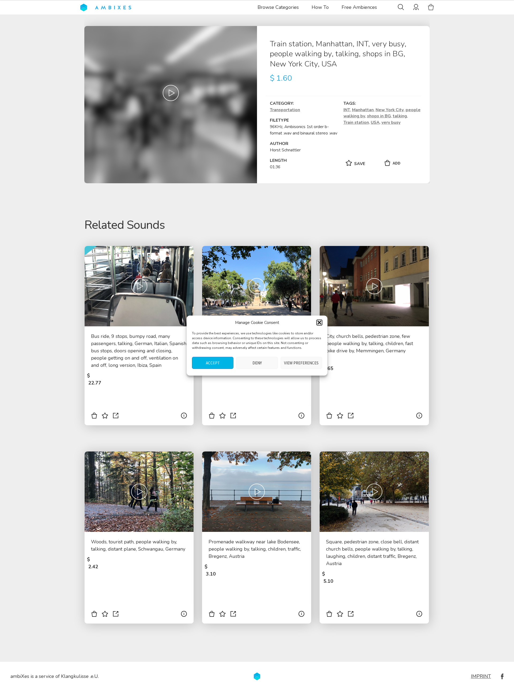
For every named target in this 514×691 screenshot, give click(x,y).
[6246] (94, 614)
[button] (319, 322)
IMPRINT (481, 676)
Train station (356, 122)
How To (320, 7)
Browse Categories (278, 7)
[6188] (94, 416)
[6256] (329, 416)
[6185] (211, 416)
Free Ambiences (359, 7)
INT (346, 110)
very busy (390, 122)
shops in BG (379, 116)
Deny (257, 362)
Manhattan (363, 110)
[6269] (211, 614)
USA (375, 122)
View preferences (301, 362)
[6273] (329, 614)
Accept (213, 362)
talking (400, 116)
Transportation (285, 110)
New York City (390, 110)
